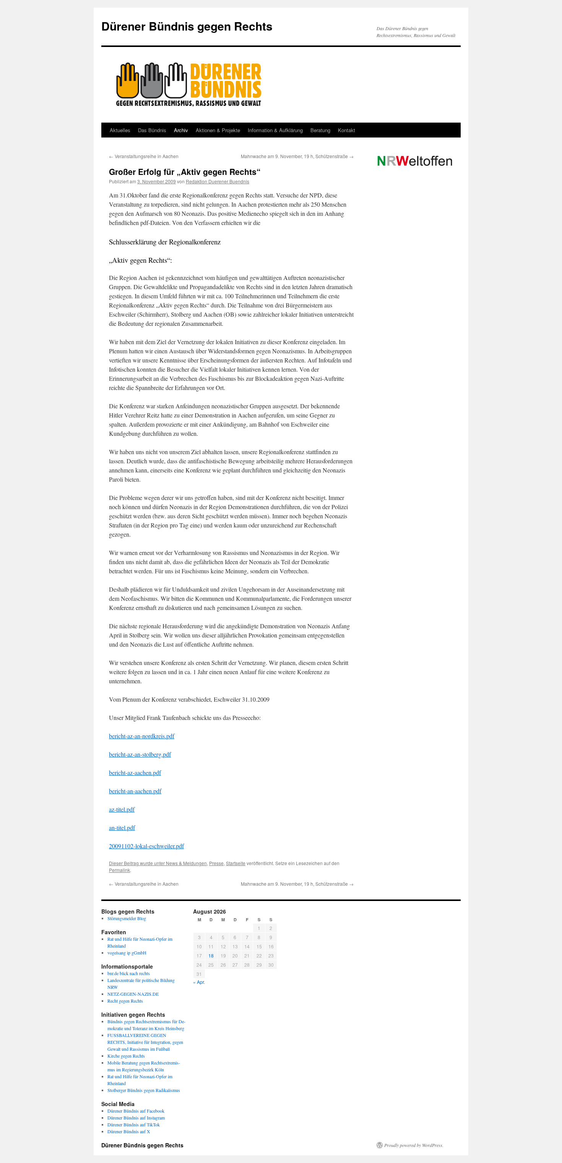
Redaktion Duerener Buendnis (217, 181)
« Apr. (199, 982)
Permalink (119, 870)
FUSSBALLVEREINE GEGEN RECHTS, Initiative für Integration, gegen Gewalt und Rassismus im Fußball (145, 1042)
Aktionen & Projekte (218, 130)
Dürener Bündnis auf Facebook (135, 1111)
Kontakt (346, 130)
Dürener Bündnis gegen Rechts (187, 26)
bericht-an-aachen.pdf (135, 791)
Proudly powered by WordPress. (413, 1145)
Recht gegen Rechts (125, 1001)
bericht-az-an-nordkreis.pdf (141, 736)
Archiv (181, 130)
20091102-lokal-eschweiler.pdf (146, 846)
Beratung (320, 130)
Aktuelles (120, 130)
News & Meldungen (186, 863)
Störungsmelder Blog (126, 918)
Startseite (235, 863)
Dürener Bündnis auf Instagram (136, 1117)
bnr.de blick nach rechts (128, 973)
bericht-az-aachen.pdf (135, 772)
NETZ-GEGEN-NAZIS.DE (133, 994)
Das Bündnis (152, 130)
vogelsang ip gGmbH (126, 952)
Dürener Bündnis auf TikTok (133, 1124)
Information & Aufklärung (275, 130)
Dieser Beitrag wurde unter (137, 863)
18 (211, 955)
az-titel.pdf (122, 809)
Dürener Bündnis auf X (128, 1131)
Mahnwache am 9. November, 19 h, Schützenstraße (297, 156)
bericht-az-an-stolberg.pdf (140, 754)
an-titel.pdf (122, 827)
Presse (216, 863)
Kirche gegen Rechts (126, 1056)
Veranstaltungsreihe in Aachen (144, 156)
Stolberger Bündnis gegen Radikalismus (143, 1090)
